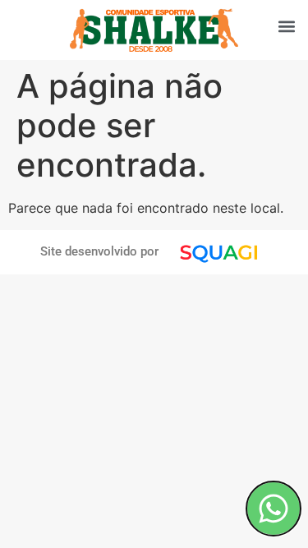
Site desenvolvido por (99, 251)
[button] (286, 25)
